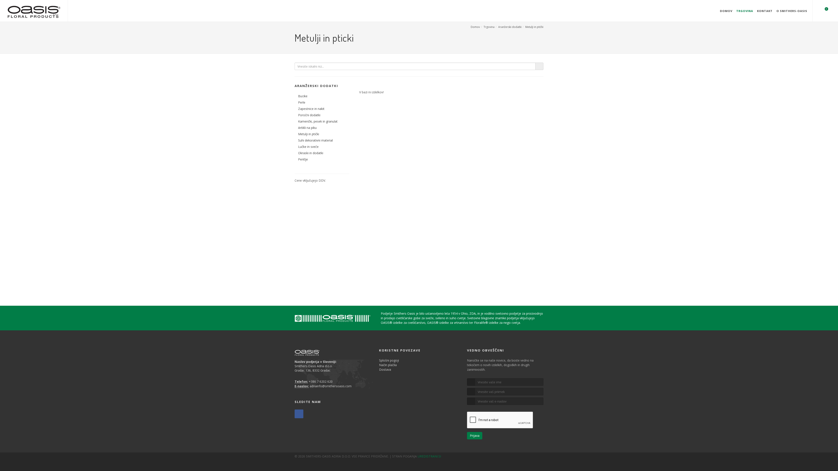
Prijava (474, 435)
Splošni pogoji (389, 360)
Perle (301, 102)
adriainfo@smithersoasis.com (331, 386)
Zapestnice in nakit (311, 109)
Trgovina (744, 11)
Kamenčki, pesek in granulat (318, 121)
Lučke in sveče (308, 147)
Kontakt (765, 11)
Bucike (302, 96)
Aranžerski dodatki (510, 27)
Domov (726, 11)
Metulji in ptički (534, 27)
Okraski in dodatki (310, 153)
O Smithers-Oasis (791, 11)
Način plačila (388, 365)
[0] (823, 10)
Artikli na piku (307, 128)
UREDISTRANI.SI (429, 456)
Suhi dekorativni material (315, 140)
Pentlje (303, 159)
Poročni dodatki (309, 115)
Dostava (385, 369)
